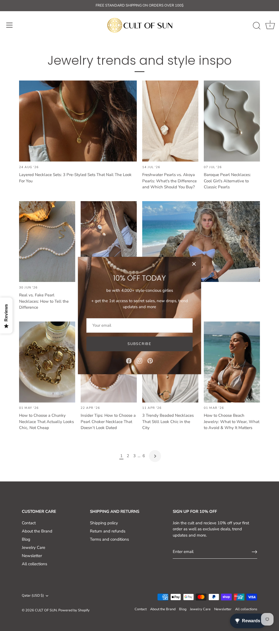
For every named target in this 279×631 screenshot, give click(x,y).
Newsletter (32, 555)
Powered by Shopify (74, 610)
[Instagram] (139, 360)
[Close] (194, 264)
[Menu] (10, 25)
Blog (26, 539)
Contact (29, 523)
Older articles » (155, 456)
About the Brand (37, 531)
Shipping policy (104, 523)
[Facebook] (129, 360)
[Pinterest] (150, 360)
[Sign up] (254, 552)
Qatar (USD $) (33, 596)
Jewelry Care (33, 547)
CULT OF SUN (46, 610)
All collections (34, 564)
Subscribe (139, 343)
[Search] (257, 26)
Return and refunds (107, 531)
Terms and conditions (109, 539)
